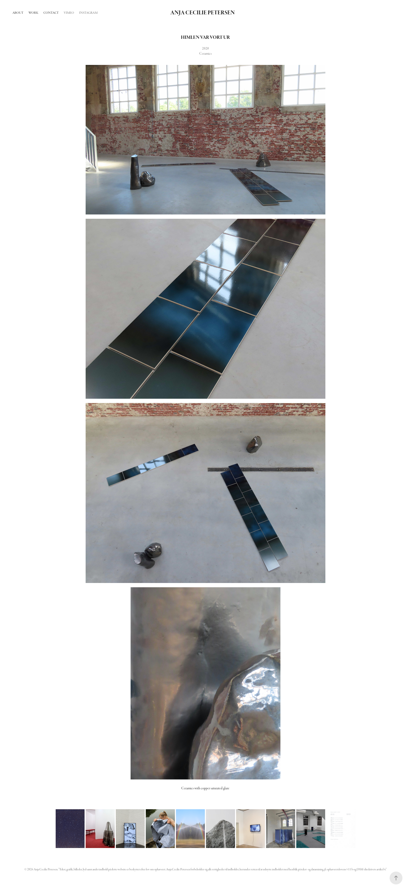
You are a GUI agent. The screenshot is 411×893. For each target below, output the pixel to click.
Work (33, 13)
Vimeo (69, 13)
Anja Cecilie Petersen (202, 12)
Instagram (88, 13)
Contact (51, 13)
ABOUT (17, 13)
